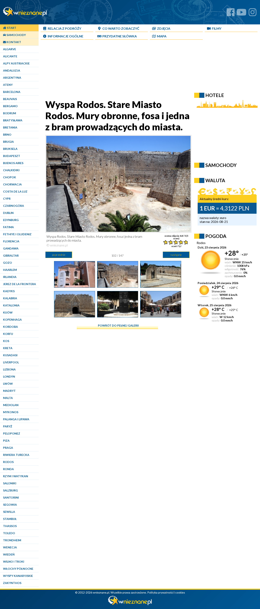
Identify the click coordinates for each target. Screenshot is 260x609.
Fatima (8, 227)
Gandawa (10, 248)
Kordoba (10, 326)
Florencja (11, 241)
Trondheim (12, 540)
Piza (6, 440)
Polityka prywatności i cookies (166, 592)
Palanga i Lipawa (16, 419)
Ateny (8, 84)
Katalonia (11, 305)
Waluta (215, 180)
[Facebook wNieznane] (231, 13)
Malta (8, 398)
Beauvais (10, 99)
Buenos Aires (13, 163)
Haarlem (10, 269)
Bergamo (10, 106)
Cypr (7, 198)
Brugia (8, 141)
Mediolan (10, 405)
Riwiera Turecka (16, 454)
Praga (8, 447)
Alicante (10, 56)
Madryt (9, 390)
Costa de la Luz (15, 191)
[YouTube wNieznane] (241, 13)
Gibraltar (11, 255)
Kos (6, 341)
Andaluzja (11, 70)
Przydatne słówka (119, 36)
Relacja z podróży (64, 28)
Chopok (9, 177)
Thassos (10, 526)
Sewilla (9, 511)
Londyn (9, 376)
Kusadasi (10, 355)
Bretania (10, 127)
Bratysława (12, 120)
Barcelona (11, 92)
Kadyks (9, 291)
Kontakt (13, 42)
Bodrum (9, 113)
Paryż (7, 426)
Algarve (9, 49)
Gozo (7, 262)
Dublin (8, 213)
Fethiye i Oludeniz (17, 234)
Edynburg (11, 220)
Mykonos (10, 412)
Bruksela (10, 148)
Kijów (8, 312)
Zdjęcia (163, 28)
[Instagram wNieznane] (253, 13)
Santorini (11, 497)
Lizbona (9, 369)
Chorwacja (12, 184)
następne (176, 254)
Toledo (9, 533)
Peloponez (11, 433)
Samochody (16, 35)
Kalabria (10, 298)
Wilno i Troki (13, 561)
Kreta (7, 348)
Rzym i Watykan (15, 476)
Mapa (161, 36)
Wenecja (10, 547)
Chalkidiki (11, 170)
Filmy (216, 28)
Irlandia (9, 277)
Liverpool (11, 362)
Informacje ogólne (65, 36)
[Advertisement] (139, 70)
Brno (7, 134)
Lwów (8, 383)
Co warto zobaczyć (120, 28)
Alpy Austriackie (16, 63)
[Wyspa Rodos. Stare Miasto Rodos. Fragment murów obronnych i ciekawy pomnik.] (160, 286)
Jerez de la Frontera (19, 284)
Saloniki (9, 483)
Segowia (10, 504)
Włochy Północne (18, 568)
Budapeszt (11, 156)
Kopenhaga (12, 319)
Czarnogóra (13, 205)
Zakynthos (12, 583)
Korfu (8, 334)
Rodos (8, 462)
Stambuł (10, 519)
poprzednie (58, 254)
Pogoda (215, 236)
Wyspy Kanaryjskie (18, 575)
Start (11, 27)
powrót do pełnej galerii (118, 325)
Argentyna (12, 77)
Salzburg (10, 490)
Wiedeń (9, 554)
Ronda (8, 469)
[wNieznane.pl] (130, 604)
